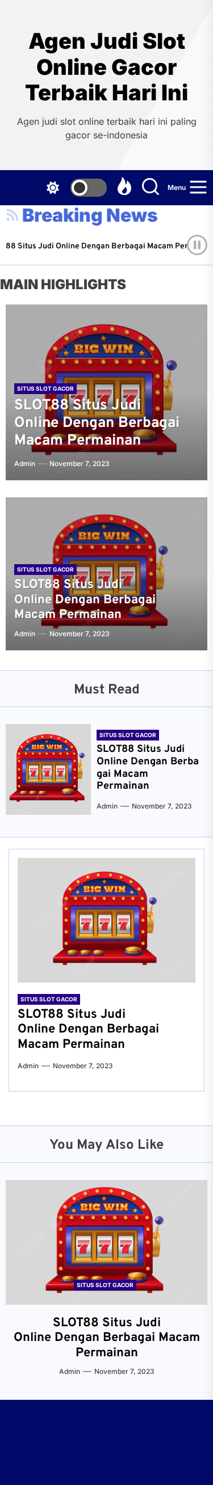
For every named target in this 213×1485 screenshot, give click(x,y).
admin (24, 463)
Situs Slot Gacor (45, 388)
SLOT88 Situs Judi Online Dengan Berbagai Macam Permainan (96, 423)
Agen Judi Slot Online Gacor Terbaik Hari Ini (106, 66)
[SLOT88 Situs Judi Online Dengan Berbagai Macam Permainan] (48, 769)
